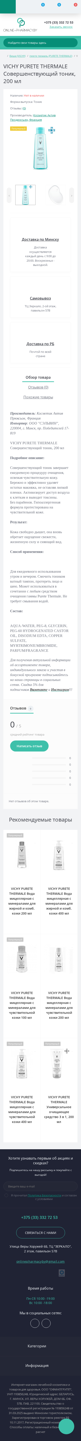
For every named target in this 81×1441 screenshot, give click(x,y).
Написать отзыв (29, 746)
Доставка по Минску (40, 239)
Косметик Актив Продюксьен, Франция (33, 117)
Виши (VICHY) (17, 55)
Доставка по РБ (40, 343)
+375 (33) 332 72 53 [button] (39, 1217)
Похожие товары (38, 397)
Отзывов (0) (38, 387)
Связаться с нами (40, 1233)
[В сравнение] (35, 835)
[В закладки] (35, 841)
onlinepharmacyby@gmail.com (40, 1261)
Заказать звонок (61, 27)
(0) (24, 108)
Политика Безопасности (44, 1195)
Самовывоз (40, 298)
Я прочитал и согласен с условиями (44, 1197)
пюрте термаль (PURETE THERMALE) (50, 55)
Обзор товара (38, 377)
